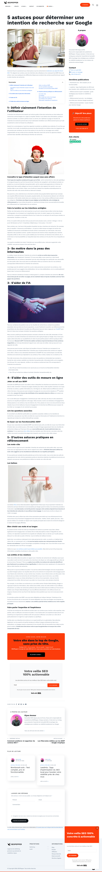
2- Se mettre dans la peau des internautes (19, 93)
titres (15, 504)
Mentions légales (56, 858)
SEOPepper (21, 868)
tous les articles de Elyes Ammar (33, 730)
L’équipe (16, 6)
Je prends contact (82, 124)
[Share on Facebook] (16, 704)
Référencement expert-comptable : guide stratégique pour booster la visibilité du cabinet (81, 94)
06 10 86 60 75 (84, 128)
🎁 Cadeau (49, 6)
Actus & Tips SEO (15, 765)
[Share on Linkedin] (23, 704)
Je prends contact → (36, 654)
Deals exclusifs (56, 856)
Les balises (41, 95)
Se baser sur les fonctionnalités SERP (48, 88)
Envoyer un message (76, 72)
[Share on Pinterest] (21, 704)
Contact (31, 6)
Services (7, 6)
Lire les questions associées (46, 87)
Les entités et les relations (45, 98)
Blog (53, 847)
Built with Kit (36, 693)
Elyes (19, 759)
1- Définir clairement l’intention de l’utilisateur (21, 85)
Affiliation (54, 851)
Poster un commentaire (19, 820)
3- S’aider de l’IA (13, 97)
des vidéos (27, 431)
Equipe (54, 849)
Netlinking (32, 847)
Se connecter (40, 6)
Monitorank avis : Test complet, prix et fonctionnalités (20, 769)
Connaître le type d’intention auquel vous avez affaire (22, 88)
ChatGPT (58, 329)
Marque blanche (56, 854)
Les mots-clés (42, 94)
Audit (31, 849)
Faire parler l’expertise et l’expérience (48, 100)
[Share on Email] (26, 704)
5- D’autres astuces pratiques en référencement (49, 91)
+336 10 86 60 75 (75, 74)
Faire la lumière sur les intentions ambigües (21, 90)
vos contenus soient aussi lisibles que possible (29, 549)
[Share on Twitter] (19, 704)
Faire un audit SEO (76, 70)
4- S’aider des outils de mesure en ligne (19, 101)
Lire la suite (14, 776)
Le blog (23, 6)
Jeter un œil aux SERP (44, 85)
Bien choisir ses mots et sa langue (47, 97)
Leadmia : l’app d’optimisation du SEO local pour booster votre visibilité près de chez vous (50, 772)
